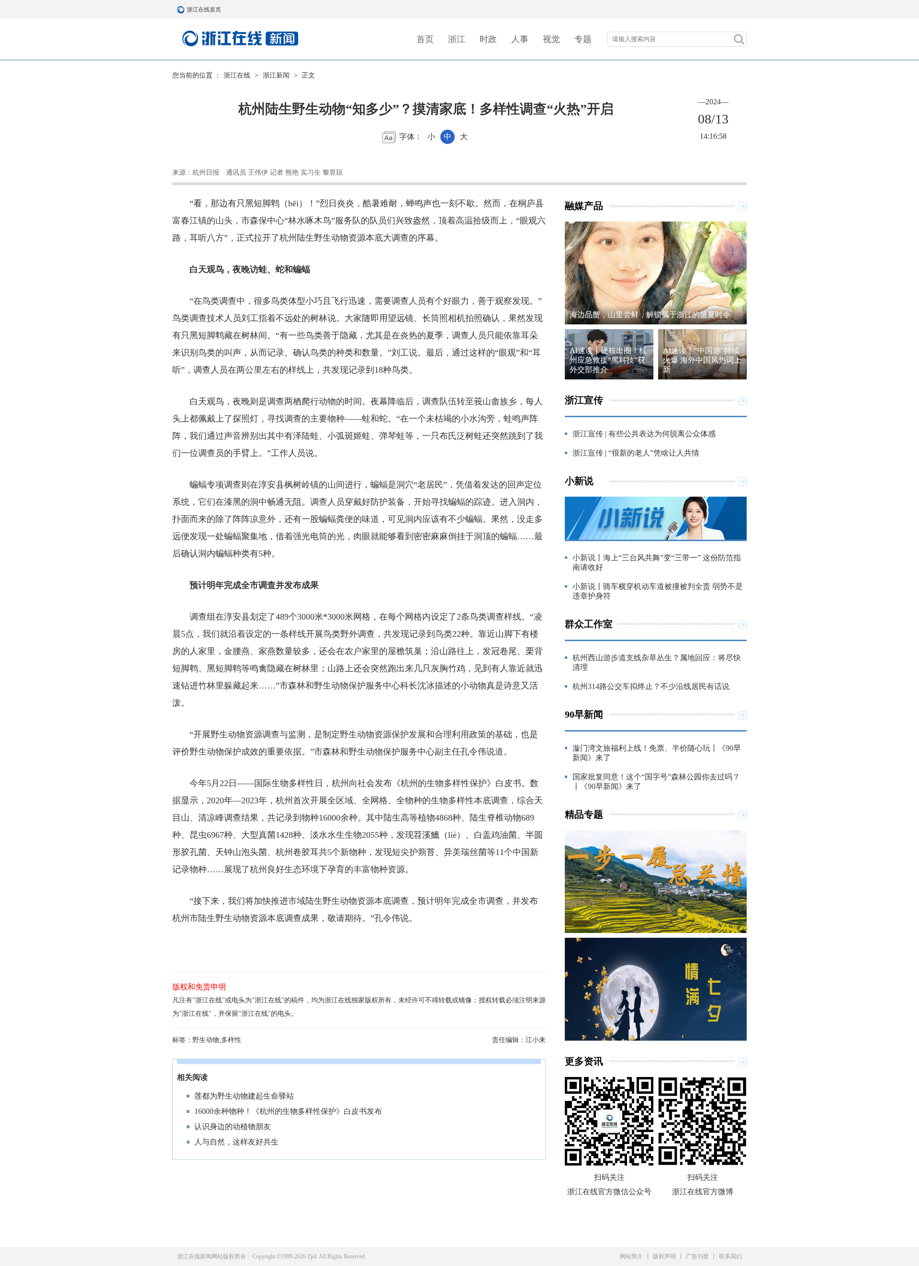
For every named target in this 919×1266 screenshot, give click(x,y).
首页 (425, 39)
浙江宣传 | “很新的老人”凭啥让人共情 (635, 453)
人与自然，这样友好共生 (236, 1142)
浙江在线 (237, 75)
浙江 (456, 39)
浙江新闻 (276, 75)
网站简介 (631, 1256)
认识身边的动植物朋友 (232, 1126)
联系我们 (730, 1256)
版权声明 (664, 1256)
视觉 (551, 39)
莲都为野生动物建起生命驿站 (244, 1096)
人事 (519, 39)
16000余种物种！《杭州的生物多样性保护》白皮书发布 (288, 1111)
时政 (488, 39)
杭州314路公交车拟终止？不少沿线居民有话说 (650, 686)
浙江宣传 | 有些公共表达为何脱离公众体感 (644, 434)
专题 (583, 39)
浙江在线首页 (182, 9)
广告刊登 (697, 1256)
